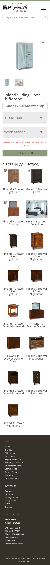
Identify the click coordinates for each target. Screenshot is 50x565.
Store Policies (11, 469)
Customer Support (13, 465)
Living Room (10, 500)
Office (7, 503)
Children (9, 494)
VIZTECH (28, 561)
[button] (43, 42)
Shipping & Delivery (14, 462)
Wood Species (14, 132)
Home (7, 446)
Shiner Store (10, 453)
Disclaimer (10, 475)
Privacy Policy (11, 472)
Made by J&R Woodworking (25, 106)
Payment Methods (13, 459)
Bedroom (9, 491)
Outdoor (9, 507)
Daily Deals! (10, 456)
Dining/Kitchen (11, 497)
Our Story (9, 450)
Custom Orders (12, 478)
